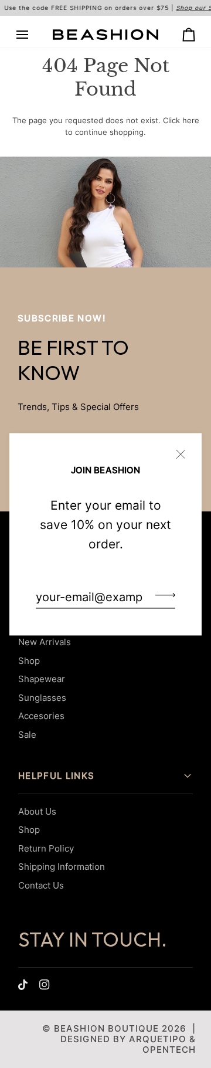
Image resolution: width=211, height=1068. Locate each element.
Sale (27, 734)
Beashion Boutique (106, 1028)
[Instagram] (44, 984)
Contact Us (41, 885)
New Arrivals (44, 641)
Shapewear (41, 678)
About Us (37, 811)
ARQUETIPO (157, 1039)
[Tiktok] (23, 984)
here (190, 120)
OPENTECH (169, 1049)
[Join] (161, 595)
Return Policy (46, 848)
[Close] (185, 449)
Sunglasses (42, 697)
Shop (29, 660)
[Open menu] (32, 35)
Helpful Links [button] (56, 775)
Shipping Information (61, 866)
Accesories (41, 715)
